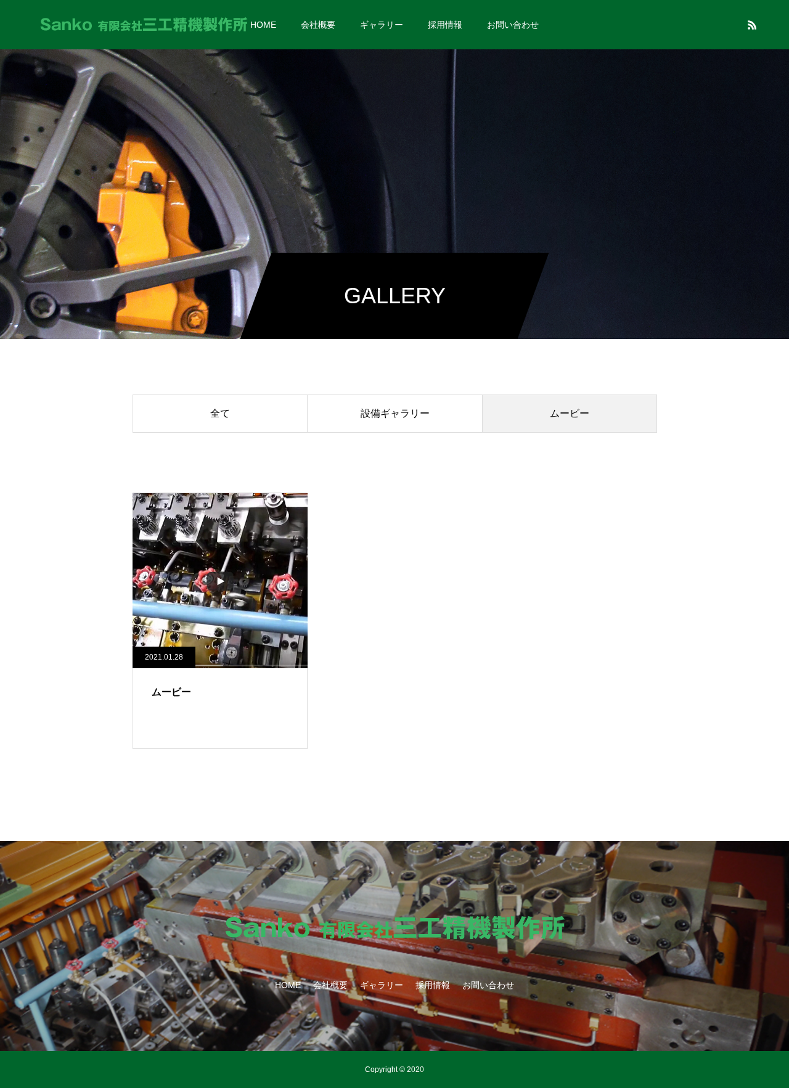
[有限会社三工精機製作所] (143, 24)
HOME (263, 25)
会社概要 (318, 25)
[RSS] (752, 24)
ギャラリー (381, 25)
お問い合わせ (513, 25)
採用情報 (445, 25)
